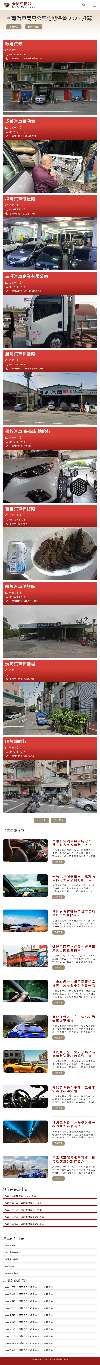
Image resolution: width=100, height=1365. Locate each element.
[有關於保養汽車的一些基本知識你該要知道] (50, 1097)
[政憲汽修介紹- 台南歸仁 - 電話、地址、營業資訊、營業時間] (50, 51)
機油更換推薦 (12, 1259)
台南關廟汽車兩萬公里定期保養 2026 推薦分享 (29, 1343)
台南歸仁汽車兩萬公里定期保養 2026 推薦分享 (29, 1308)
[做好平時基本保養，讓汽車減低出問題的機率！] (50, 957)
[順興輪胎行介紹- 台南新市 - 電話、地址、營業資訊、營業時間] (50, 748)
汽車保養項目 (12, 1245)
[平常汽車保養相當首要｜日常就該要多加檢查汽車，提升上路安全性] (50, 1168)
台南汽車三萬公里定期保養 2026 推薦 (24, 1217)
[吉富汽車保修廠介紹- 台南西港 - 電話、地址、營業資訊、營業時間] (50, 516)
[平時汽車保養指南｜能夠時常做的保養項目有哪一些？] (50, 886)
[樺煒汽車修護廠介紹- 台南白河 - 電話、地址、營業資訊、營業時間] (50, 206)
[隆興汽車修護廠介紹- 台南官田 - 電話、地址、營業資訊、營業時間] (50, 593)
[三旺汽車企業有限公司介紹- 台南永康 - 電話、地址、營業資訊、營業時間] (50, 283)
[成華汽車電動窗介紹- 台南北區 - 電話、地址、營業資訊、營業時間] (50, 128)
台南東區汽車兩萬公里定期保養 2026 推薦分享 (29, 1315)
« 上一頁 (41, 820)
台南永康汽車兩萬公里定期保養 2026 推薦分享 (29, 1322)
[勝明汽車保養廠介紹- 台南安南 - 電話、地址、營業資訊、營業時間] (50, 361)
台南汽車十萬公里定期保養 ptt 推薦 (23, 1203)
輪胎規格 (9, 1266)
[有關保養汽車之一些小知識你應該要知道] (50, 1027)
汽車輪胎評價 (12, 1273)
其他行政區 (33, 26)
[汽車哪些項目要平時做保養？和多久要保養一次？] (50, 851)
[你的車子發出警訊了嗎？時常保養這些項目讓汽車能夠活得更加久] (50, 1062)
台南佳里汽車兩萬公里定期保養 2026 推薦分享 (29, 1287)
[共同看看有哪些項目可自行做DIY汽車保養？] (50, 922)
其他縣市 (13, 26)
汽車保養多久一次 (14, 1252)
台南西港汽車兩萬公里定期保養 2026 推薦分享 (29, 1350)
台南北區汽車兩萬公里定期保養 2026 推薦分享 (29, 1301)
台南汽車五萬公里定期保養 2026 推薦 (24, 1224)
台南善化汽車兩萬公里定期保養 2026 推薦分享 (29, 1336)
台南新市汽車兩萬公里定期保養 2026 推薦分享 (29, 1329)
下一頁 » (58, 820)
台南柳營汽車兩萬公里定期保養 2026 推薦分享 (29, 1294)
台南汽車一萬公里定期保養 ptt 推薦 (23, 1210)
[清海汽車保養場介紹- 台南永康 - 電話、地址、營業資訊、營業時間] (50, 671)
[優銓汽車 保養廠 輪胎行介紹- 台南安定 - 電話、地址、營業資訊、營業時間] (50, 438)
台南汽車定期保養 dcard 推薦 (20, 1196)
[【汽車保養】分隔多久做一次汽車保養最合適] (50, 1133)
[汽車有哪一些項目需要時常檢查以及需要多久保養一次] (50, 992)
